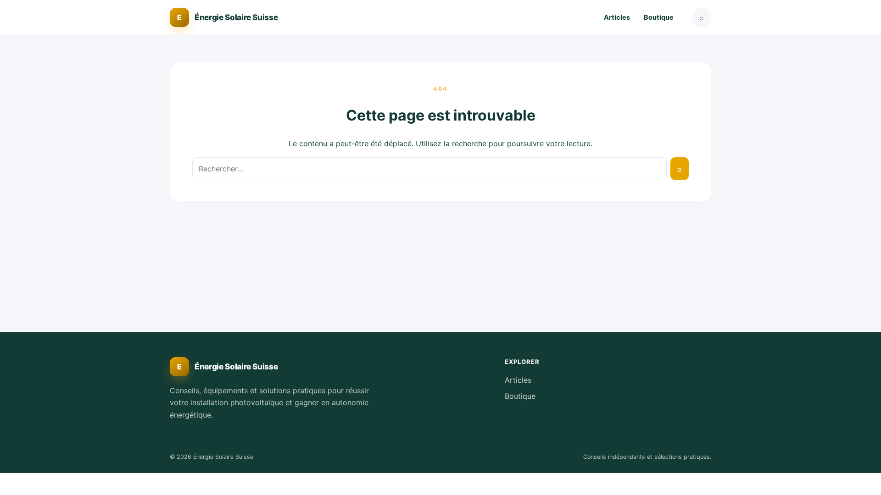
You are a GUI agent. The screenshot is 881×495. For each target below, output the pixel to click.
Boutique (659, 17)
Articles (617, 17)
